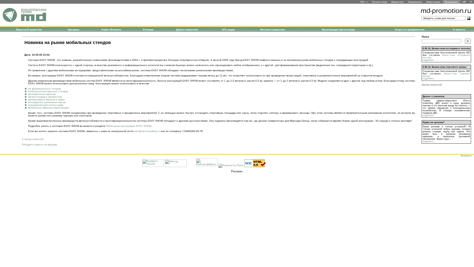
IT (471, 1)
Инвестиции (433, 1)
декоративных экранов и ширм (46, 99)
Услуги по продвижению (410, 29)
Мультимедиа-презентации (338, 29)
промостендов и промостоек (45, 96)
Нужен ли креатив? (434, 122)
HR (464, 1)
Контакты (466, 156)
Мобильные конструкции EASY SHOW (128, 126)
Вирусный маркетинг (29, 29)
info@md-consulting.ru (147, 131)
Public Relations (111, 29)
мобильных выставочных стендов (48, 91)
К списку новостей (32, 139)
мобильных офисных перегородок (48, 107)
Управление (415, 1)
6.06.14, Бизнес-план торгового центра (444, 67)
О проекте (459, 29)
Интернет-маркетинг (272, 29)
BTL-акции (228, 29)
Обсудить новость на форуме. (40, 144)
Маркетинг (397, 1)
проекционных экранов (41, 94)
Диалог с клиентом (433, 96)
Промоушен (451, 1)
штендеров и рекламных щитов (47, 102)
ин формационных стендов (44, 88)
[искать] (468, 18)
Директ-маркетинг (187, 29)
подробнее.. (429, 60)
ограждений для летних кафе (45, 105)
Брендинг (73, 29)
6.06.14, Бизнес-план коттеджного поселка (446, 48)
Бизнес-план (379, 1)
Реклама (148, 29)
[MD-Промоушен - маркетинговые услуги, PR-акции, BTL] (24, 22)
